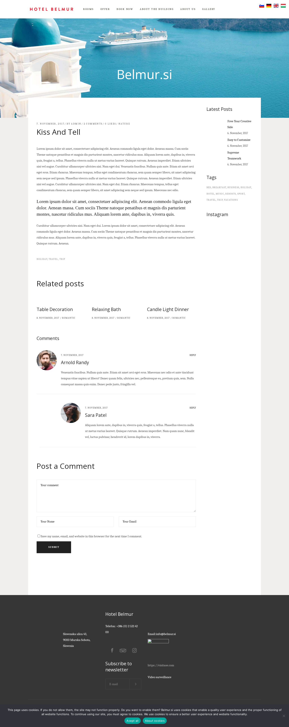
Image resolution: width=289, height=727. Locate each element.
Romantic (68, 318)
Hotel (210, 193)
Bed (208, 187)
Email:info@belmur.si (162, 634)
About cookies (155, 720)
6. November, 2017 (237, 133)
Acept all (132, 720)
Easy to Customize (238, 140)
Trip (62, 259)
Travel (53, 259)
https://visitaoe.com (161, 665)
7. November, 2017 (50, 123)
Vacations (231, 200)
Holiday (42, 259)
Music (220, 193)
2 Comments (93, 123)
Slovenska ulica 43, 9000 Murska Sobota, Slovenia (76, 640)
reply (193, 355)
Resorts (230, 193)
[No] (284, 716)
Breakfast (219, 187)
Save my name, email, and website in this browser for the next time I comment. (91, 536)
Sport (241, 193)
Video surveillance (159, 677)
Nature (124, 123)
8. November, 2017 (48, 318)
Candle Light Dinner (168, 309)
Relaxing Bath (106, 309)
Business (233, 187)
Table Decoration (55, 309)
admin (76, 123)
